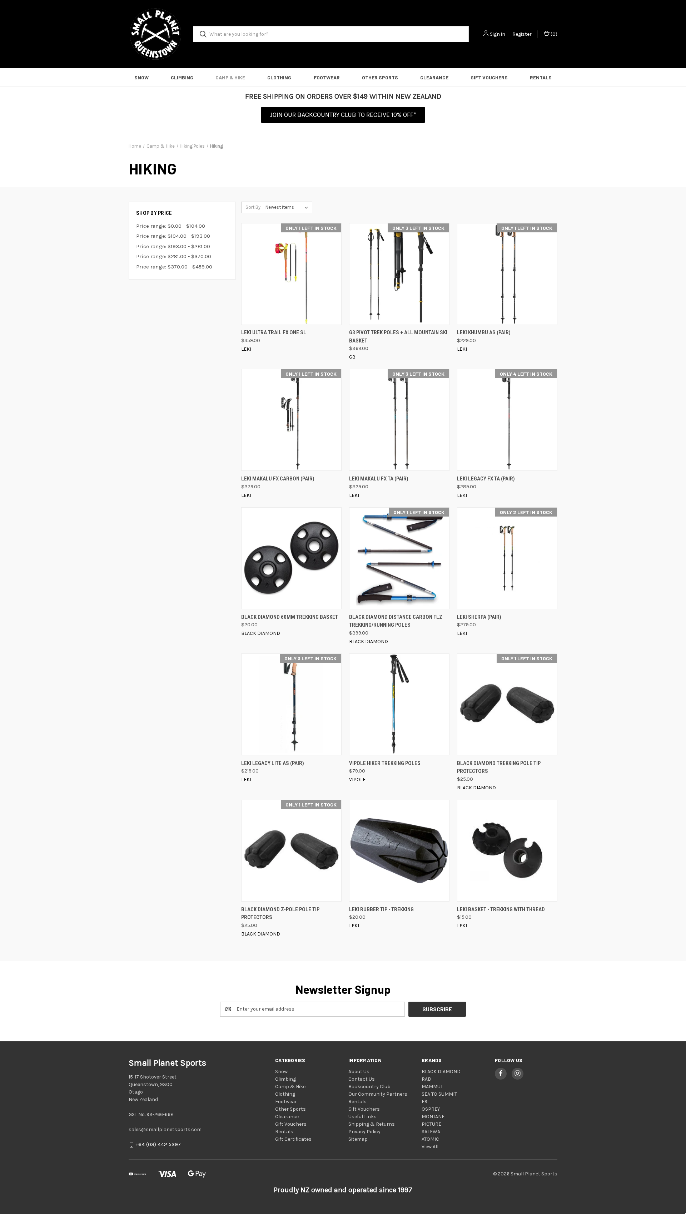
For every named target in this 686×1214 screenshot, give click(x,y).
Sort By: (253, 207)
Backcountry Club (369, 1087)
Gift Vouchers (489, 77)
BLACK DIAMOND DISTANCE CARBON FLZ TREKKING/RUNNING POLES (395, 621)
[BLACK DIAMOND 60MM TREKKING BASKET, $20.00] (291, 558)
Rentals (541, 77)
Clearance (434, 77)
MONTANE (433, 1117)
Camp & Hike (230, 77)
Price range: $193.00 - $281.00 (173, 246)
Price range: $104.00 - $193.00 (173, 236)
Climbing (182, 77)
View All (430, 1147)
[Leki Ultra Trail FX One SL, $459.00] (291, 274)
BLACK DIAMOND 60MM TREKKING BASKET (289, 617)
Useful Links (362, 1117)
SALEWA (431, 1132)
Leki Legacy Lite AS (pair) (272, 763)
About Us (358, 1072)
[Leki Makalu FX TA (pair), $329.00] (399, 419)
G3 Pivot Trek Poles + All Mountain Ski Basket (398, 336)
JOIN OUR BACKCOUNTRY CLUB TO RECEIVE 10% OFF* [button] (343, 115)
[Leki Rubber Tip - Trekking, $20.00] (399, 850)
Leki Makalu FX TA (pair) (378, 478)
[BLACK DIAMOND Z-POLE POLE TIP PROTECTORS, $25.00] (291, 850)
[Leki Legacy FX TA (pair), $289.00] (507, 419)
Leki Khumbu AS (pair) (484, 332)
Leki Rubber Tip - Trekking (381, 909)
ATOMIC (430, 1139)
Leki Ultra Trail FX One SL (273, 332)
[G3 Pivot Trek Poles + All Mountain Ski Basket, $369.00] (399, 274)
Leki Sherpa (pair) (479, 617)
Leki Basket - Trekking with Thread (501, 909)
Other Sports (380, 77)
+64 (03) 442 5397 (158, 1144)
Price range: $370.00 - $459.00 (174, 266)
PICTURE (431, 1124)
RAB (426, 1079)
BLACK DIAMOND (441, 1072)
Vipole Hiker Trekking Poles (385, 763)
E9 (424, 1102)
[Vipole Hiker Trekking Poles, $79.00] (399, 704)
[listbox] (288, 207)
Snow (141, 77)
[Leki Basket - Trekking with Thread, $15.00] (507, 850)
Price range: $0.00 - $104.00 (170, 226)
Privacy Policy (364, 1132)
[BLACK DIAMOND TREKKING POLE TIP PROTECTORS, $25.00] (507, 704)
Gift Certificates (293, 1139)
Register (522, 34)
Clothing (279, 77)
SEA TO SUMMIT (439, 1094)
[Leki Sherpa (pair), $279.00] (507, 558)
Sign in (497, 34)
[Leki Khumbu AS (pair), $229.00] (507, 274)
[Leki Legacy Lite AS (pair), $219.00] (291, 704)
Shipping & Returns (371, 1124)
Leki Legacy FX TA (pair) (486, 478)
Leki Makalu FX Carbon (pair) (277, 478)
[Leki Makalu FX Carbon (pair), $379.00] (291, 419)
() (553, 34)
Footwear (327, 77)
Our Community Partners (377, 1094)
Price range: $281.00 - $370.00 (173, 256)
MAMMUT (432, 1087)
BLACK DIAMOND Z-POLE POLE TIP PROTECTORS (280, 913)
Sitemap (358, 1139)
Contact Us (361, 1079)
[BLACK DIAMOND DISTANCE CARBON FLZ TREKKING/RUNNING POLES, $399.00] (399, 558)
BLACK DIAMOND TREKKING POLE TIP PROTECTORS (499, 767)
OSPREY (431, 1109)
